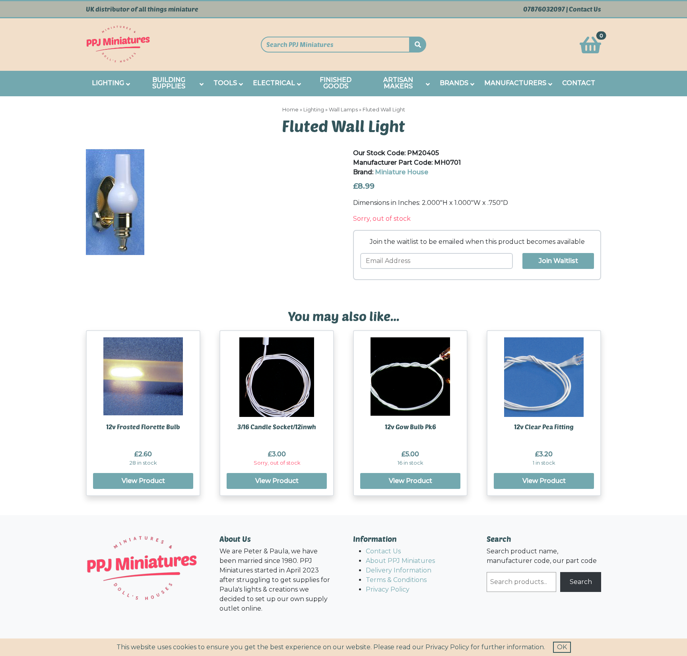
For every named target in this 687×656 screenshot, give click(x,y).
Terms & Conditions (396, 580)
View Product (143, 481)
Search (581, 582)
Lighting (313, 110)
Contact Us (585, 9)
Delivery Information (398, 570)
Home (290, 110)
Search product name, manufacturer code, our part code (542, 556)
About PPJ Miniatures (400, 561)
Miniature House (401, 172)
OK (562, 647)
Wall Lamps (343, 110)
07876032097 (544, 9)
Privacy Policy (387, 589)
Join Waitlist (558, 261)
